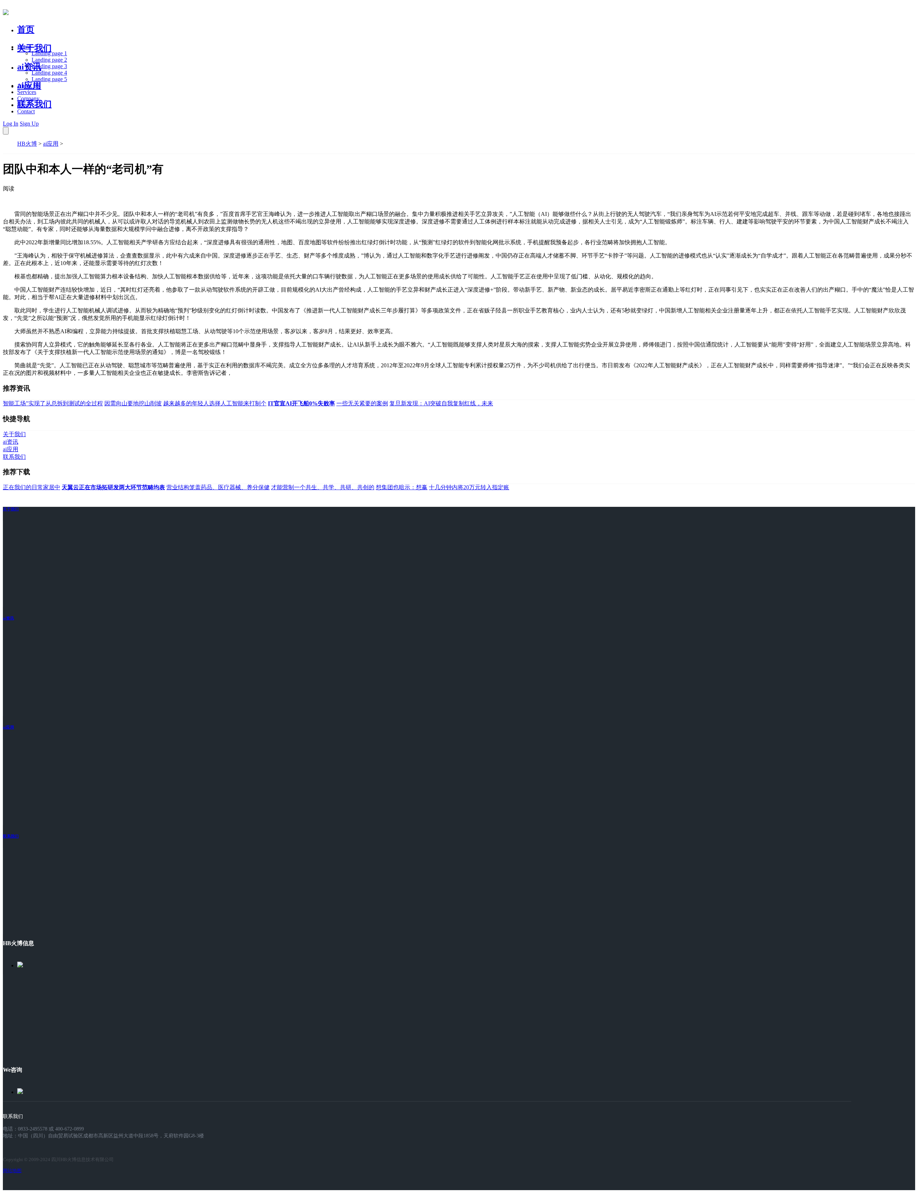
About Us (28, 85)
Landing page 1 (49, 53)
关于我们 (34, 48)
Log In (10, 124)
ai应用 (50, 144)
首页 (25, 29)
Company (28, 98)
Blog (22, 105)
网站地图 (12, 1170)
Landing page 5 (49, 79)
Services (26, 92)
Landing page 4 (49, 73)
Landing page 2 (49, 60)
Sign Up (29, 124)
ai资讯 (29, 66)
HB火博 (27, 144)
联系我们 (34, 104)
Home (24, 47)
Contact (26, 111)
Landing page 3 (49, 66)
